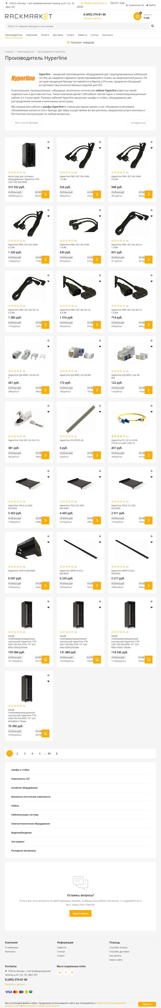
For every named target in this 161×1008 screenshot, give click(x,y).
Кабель (15, 805)
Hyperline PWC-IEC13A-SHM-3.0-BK (126, 178)
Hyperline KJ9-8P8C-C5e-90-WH (125, 376)
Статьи (95, 34)
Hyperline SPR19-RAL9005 (21, 570)
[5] (20, 173)
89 (49, 753)
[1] (9, 173)
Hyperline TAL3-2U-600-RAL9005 (20, 507)
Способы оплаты (118, 947)
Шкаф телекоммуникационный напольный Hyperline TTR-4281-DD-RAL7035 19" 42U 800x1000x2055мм (22, 642)
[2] (12, 173)
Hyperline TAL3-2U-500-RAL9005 (72, 507)
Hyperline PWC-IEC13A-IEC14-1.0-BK (126, 246)
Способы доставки (119, 951)
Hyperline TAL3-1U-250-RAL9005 (123, 507)
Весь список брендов (26, 122)
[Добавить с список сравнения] (48, 141)
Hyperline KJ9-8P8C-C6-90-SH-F (23, 376)
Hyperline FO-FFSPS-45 (71, 440)
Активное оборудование (24, 787)
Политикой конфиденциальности (41, 1005)
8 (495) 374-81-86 (94, 14)
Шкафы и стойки (20, 769)
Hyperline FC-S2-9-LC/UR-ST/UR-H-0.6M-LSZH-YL (124, 442)
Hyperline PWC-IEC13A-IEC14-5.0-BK (23, 311)
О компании (11, 947)
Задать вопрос (80, 913)
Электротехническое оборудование (30, 823)
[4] (18, 173)
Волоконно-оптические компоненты (31, 796)
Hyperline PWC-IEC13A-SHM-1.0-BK (75, 178)
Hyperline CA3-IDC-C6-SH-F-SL (24, 440)
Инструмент (18, 841)
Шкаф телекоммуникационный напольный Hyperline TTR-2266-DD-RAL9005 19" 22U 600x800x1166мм (22, 715)
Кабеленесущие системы (25, 814)
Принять (147, 1004)
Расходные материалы (23, 850)
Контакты (107, 34)
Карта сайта (116, 959)
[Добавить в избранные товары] (48, 147)
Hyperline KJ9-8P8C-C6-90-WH (75, 375)
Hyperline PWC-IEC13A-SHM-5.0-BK (23, 246)
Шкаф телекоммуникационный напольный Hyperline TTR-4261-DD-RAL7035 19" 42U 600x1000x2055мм (74, 642)
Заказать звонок (92, 18)
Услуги (70, 34)
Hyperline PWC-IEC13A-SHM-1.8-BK (75, 246)
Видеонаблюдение (21, 832)
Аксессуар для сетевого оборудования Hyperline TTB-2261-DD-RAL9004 (24, 179)
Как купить (115, 955)
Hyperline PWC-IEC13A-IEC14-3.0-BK (75, 311)
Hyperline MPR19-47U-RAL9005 (71, 572)
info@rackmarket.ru (95, 3)
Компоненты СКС (20, 778)
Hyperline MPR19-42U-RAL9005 (123, 572)
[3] (15, 173)
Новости (82, 34)
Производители (13, 34)
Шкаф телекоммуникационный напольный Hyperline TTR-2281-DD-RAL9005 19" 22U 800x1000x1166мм (125, 642)
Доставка (58, 34)
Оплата (45, 34)
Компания (31, 34)
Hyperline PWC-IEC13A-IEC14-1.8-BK (126, 311)
